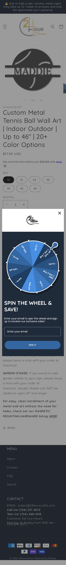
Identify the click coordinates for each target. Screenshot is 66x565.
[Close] (59, 213)
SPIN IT (32, 345)
